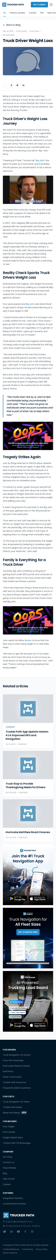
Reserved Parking (14, 1112)
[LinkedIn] (11, 1231)
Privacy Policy (42, 1249)
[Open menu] (51, 4)
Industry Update (17, 12)
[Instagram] (32, 1231)
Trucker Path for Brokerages (17, 1143)
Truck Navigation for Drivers (16, 1054)
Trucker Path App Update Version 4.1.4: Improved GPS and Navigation (27, 735)
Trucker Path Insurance (14, 1082)
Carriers (32, 12)
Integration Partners (13, 1198)
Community (21, 31)
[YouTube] (18, 1231)
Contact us (8, 1162)
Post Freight (9, 1126)
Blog (5, 1173)
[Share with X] (11, 85)
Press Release (9, 1167)
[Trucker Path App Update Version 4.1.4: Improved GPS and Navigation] (28, 708)
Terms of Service (10, 1253)
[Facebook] (25, 1231)
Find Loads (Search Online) (16, 1065)
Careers (7, 1184)
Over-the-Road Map (13, 1060)
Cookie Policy (27, 1249)
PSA (42, 12)
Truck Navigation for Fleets (16, 1101)
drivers (28, 640)
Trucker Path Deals (12, 1107)
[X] (4, 1231)
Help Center (9, 1178)
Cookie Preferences (11, 1249)
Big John (40, 160)
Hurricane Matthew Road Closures (28, 832)
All (4, 12)
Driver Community (12, 1076)
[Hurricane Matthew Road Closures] (28, 813)
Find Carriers (9, 1132)
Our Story (7, 1156)
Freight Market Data (13, 1137)
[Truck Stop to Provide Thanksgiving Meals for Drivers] (28, 765)
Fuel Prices (8, 1071)
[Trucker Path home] (13, 4)
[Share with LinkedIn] (23, 85)
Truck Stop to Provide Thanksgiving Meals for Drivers (25, 785)
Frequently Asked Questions (17, 1087)
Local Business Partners (14, 1203)
